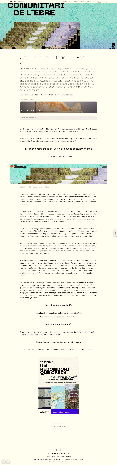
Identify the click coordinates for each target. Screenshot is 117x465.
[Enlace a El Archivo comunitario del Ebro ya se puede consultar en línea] (93, 149)
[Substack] (53, 454)
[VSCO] (69, 454)
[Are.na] (50, 454)
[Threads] (62, 454)
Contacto (68, 456)
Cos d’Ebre (46, 129)
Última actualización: (53, 459)
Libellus (63, 456)
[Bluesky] (67, 454)
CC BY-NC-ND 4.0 (78, 459)
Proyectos (48, 456)
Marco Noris (13, 1)
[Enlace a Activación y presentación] (74, 324)
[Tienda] (93, 1)
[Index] (58, 450)
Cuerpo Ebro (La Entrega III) (58, 426)
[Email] (48, 454)
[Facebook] (55, 454)
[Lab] (91, 1)
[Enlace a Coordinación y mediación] (74, 305)
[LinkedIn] (64, 454)
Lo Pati (46, 156)
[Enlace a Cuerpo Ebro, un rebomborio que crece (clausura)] (83, 342)
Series (53, 456)
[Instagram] (60, 454)
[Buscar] (95, 1)
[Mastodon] (57, 454)
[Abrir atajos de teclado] (103, 1)
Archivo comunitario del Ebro (62, 156)
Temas (58, 456)
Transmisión (21, 1)
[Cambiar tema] (106, 2)
